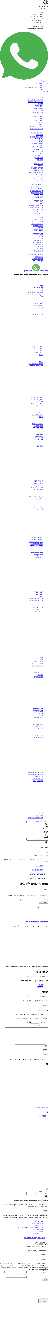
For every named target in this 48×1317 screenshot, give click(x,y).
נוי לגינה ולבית (38, 164)
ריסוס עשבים (38, 213)
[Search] (46, 824)
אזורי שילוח (44, 81)
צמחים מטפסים (37, 143)
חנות (41, 286)
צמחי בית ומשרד (37, 116)
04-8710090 (41, 1255)
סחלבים (40, 104)
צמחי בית (40, 118)
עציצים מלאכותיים (36, 129)
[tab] (21, 985)
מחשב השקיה (38, 230)
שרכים (41, 122)
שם (47, 1045)
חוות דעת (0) (38, 987)
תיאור (41, 985)
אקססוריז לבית (38, 180)
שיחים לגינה (39, 139)
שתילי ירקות (39, 156)
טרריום (40, 176)
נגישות (45, 1301)
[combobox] (27, 1022)
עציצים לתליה (38, 240)
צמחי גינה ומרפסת (37, 133)
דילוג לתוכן (44, 271)
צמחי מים (40, 160)
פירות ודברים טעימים (35, 102)
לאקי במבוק (39, 106)
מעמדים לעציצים (37, 168)
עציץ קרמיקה (38, 248)
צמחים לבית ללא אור (36, 127)
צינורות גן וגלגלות (37, 224)
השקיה (40, 217)
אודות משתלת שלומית (35, 818)
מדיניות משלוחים (42, 83)
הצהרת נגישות (43, 94)
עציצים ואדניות (38, 234)
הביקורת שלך (42, 1026)
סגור (45, 1211)
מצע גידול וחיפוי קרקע (35, 255)
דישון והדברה (38, 201)
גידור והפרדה (38, 195)
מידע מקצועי (43, 89)
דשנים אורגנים (38, 211)
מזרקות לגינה (38, 170)
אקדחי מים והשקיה (36, 191)
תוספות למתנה (38, 108)
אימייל (46, 1050)
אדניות (41, 236)
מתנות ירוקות (38, 97)
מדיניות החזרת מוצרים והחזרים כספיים (34, 87)
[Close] (47, 1118)
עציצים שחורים (38, 242)
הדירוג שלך (43, 1022)
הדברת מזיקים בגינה (36, 207)
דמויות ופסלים (38, 178)
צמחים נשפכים (38, 120)
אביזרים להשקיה (37, 222)
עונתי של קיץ (38, 158)
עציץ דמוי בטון (38, 246)
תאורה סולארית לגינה (35, 172)
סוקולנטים (39, 135)
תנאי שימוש (44, 85)
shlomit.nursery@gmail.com (34, 1238)
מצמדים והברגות (37, 219)
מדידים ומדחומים (37, 193)
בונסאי (41, 124)
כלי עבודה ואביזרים (36, 184)
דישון (41, 203)
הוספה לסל (43, 902)
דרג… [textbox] (27, 1022)
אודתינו (45, 91)
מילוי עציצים (39, 257)
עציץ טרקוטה (38, 251)
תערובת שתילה (37, 259)
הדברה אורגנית (38, 209)
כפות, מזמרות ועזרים (36, 186)
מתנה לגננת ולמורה (36, 112)
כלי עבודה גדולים (37, 189)
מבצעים (40, 813)
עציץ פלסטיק (38, 244)
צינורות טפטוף (38, 226)
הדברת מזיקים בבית (36, 205)
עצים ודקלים (38, 149)
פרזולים (40, 166)
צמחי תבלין (39, 153)
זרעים (41, 141)
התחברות (44, 8)
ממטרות (40, 228)
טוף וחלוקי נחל (38, 261)
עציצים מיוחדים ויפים (35, 100)
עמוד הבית (44, 860)
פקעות (41, 145)
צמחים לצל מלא (37, 147)
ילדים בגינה (39, 197)
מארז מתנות (39, 110)
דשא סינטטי (39, 174)
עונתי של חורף (38, 151)
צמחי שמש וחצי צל (36, 137)
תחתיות (40, 238)
